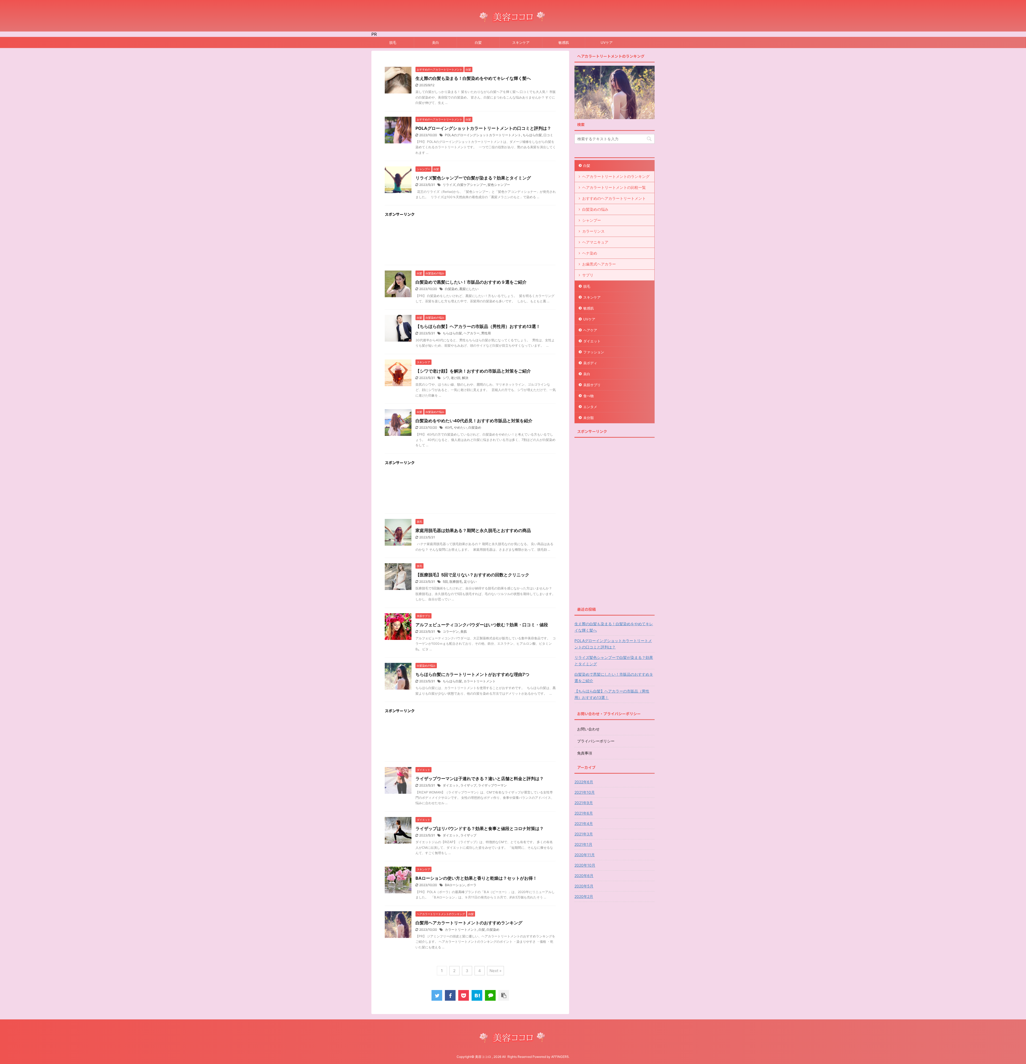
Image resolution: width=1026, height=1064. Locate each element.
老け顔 (455, 378)
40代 (448, 427)
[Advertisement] (470, 242)
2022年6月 (583, 782)
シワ (446, 378)
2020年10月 (584, 865)
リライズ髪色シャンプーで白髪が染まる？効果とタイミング (473, 178)
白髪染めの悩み (595, 209)
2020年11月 (584, 854)
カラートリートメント (480, 681)
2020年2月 (583, 896)
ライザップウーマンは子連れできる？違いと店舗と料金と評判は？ (479, 778)
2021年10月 (584, 792)
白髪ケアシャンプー (471, 185)
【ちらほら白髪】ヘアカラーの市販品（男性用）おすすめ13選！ (477, 326)
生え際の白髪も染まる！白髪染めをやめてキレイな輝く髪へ (473, 78)
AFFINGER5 (560, 1057)
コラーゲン (451, 631)
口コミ (548, 135)
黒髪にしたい (469, 289)
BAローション (455, 885)
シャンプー (591, 220)
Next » (495, 970)
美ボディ (590, 363)
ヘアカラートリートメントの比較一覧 (614, 187)
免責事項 (584, 753)
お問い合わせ (588, 729)
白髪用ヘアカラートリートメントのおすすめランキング (468, 922)
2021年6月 (583, 813)
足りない (470, 582)
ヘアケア (590, 330)
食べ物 (588, 396)
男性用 (486, 333)
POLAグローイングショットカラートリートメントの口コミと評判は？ (483, 128)
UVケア (607, 42)
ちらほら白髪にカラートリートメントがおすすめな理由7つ (472, 674)
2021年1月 (583, 844)
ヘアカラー (472, 333)
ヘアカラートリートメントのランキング (616, 176)
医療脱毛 (455, 582)
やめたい (460, 427)
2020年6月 (583, 875)
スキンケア (521, 42)
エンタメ (590, 407)
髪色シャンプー (499, 185)
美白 (435, 42)
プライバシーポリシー (596, 741)
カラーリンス (593, 231)
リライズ (449, 185)
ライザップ (468, 785)
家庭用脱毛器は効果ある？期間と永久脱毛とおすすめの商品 (473, 530)
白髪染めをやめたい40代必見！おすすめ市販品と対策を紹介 (474, 420)
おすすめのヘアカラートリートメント (614, 198)
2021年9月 (583, 802)
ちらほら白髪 (532, 135)
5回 (445, 582)
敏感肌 (563, 42)
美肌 (463, 631)
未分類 (588, 418)
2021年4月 (583, 823)
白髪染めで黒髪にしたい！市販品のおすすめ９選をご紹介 (471, 282)
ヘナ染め (589, 253)
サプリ (587, 275)
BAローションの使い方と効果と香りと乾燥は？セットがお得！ (476, 878)
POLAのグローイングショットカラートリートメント (483, 135)
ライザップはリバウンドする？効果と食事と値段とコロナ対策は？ (479, 828)
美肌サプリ (592, 385)
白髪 (478, 42)
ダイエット (451, 785)
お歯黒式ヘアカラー (599, 264)
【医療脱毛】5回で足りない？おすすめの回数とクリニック (472, 574)
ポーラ (471, 885)
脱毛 (392, 42)
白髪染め (451, 289)
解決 (465, 378)
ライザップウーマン (492, 785)
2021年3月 (583, 834)
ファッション (593, 352)
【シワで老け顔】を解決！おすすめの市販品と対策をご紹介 (473, 371)
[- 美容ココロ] (477, 995)
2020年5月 (583, 886)
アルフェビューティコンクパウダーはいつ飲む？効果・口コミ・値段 (481, 624)
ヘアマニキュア (595, 242)
